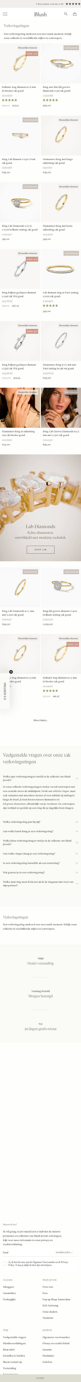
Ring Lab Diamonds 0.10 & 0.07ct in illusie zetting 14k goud (20, 228)
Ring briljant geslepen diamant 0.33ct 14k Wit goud (19, 366)
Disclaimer (48, 1355)
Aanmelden (9, 1293)
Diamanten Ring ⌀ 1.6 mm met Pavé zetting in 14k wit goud (59, 366)
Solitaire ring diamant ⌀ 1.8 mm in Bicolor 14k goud (19, 89)
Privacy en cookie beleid (55, 1343)
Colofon (47, 1362)
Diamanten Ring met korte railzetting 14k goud (58, 228)
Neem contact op (12, 1362)
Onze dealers (49, 1311)
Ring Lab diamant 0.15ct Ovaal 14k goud (18, 161)
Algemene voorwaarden (56, 1337)
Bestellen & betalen (14, 1355)
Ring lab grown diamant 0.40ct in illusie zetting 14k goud (60, 613)
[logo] (40, 14)
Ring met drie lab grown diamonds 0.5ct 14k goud (56, 89)
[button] (5, 691)
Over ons (47, 1287)
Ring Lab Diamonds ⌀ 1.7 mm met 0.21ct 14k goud (18, 613)
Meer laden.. (41, 720)
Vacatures (47, 1317)
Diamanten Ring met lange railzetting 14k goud (58, 161)
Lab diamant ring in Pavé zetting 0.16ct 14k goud (60, 294)
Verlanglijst (9, 1299)
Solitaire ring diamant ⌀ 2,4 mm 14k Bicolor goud (19, 679)
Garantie (47, 1349)
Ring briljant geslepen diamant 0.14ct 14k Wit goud (19, 294)
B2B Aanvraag (50, 1305)
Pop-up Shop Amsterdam (56, 1299)
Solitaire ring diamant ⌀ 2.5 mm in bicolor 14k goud (60, 679)
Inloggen (8, 1287)
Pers (45, 1293)
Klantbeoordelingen (14, 1343)
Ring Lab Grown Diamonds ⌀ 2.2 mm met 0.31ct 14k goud (61, 433)
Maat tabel (8, 1349)
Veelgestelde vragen (14, 1337)
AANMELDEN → (64, 1252)
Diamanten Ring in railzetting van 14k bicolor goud (18, 433)
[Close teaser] (11, 672)
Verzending (9, 1368)
